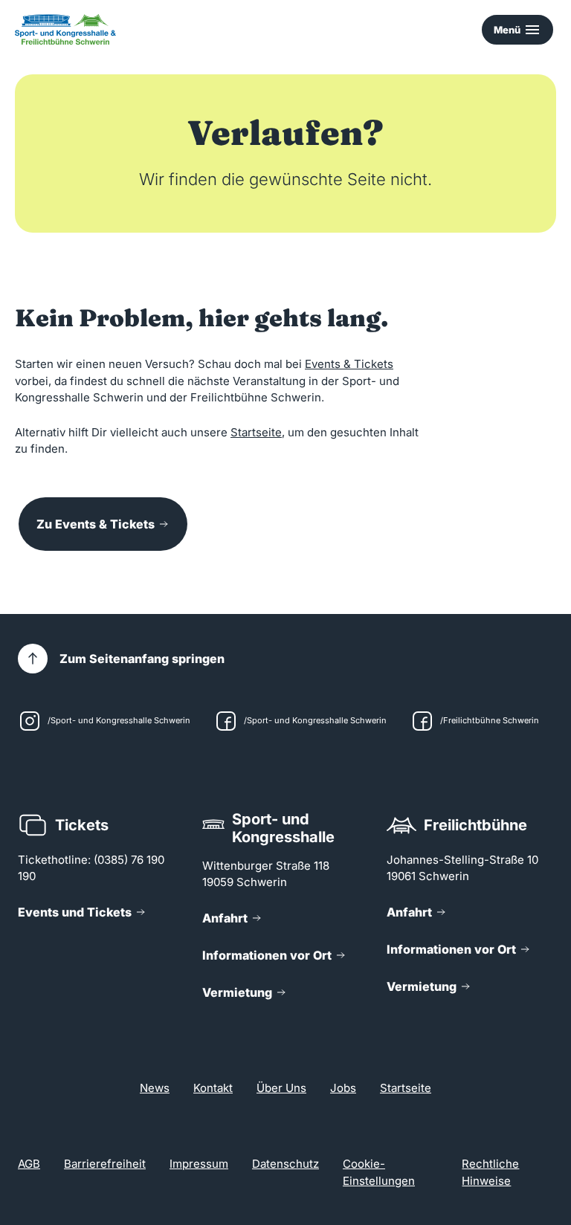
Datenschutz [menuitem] (285, 1164)
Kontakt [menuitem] (213, 1088)
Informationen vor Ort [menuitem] (267, 955)
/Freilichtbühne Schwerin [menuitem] (489, 720)
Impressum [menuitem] (199, 1164)
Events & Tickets (349, 364)
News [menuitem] (155, 1088)
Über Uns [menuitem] (281, 1088)
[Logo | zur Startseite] (65, 29)
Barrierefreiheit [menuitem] (105, 1164)
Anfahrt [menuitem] (225, 918)
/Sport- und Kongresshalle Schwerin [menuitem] (119, 720)
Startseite (256, 432)
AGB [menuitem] (29, 1164)
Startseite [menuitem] (405, 1088)
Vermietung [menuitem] (237, 992)
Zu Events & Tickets (95, 524)
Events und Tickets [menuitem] (75, 912)
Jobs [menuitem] (343, 1088)
